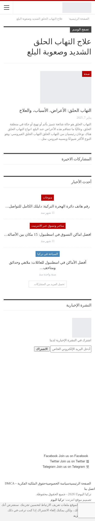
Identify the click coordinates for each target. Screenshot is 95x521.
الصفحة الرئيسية (80, 483)
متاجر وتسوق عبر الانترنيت (47, 225)
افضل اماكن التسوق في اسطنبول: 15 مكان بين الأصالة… (47, 234)
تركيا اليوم (57, 499)
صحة (87, 74)
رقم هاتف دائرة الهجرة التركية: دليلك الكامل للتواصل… (47, 206)
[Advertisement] (47, 405)
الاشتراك (42, 349)
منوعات (47, 197)
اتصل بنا (89, 489)
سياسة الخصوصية (57, 483)
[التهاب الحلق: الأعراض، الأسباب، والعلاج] (65, 87)
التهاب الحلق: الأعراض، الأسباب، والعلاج (55, 110)
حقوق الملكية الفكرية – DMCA (25, 483)
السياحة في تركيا (47, 254)
